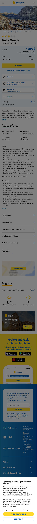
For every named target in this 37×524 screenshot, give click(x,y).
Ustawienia (22, 519)
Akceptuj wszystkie (19, 514)
